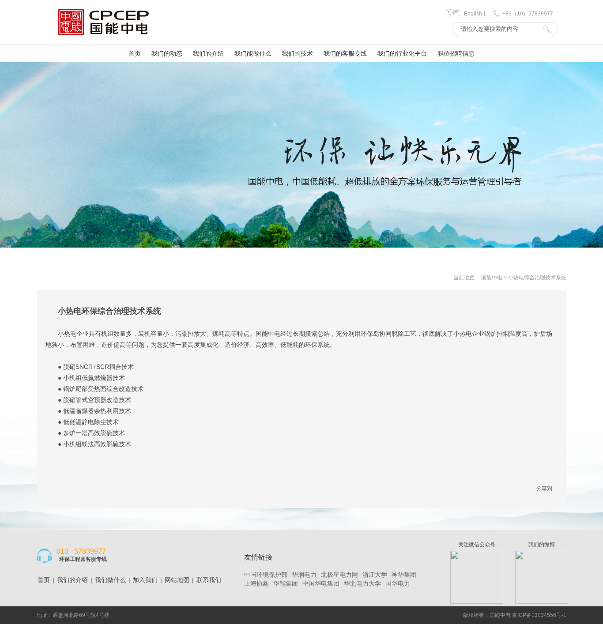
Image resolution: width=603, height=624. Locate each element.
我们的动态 (166, 53)
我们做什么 (110, 579)
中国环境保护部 (265, 574)
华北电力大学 (362, 583)
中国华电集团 (320, 583)
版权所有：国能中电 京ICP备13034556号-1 (514, 615)
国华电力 (397, 583)
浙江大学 (374, 574)
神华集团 (404, 574)
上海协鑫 (256, 583)
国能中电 (491, 277)
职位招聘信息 (456, 53)
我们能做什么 (252, 53)
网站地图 (177, 579)
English (473, 14)
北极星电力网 (339, 574)
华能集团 (285, 583)
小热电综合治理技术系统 (537, 277)
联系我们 (208, 579)
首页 (134, 53)
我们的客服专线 (345, 53)
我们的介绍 (208, 53)
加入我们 (145, 579)
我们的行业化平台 (402, 53)
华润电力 (304, 574)
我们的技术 (297, 53)
